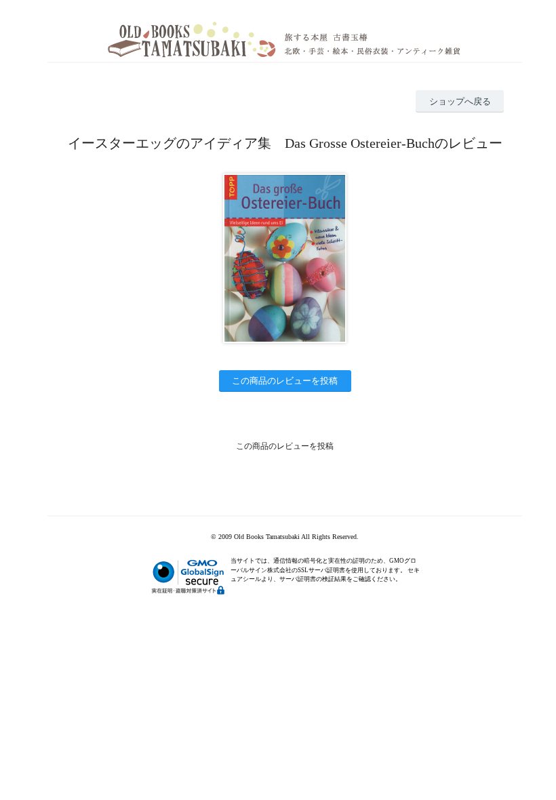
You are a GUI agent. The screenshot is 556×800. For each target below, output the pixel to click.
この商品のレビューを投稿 (285, 381)
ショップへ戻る (460, 101)
